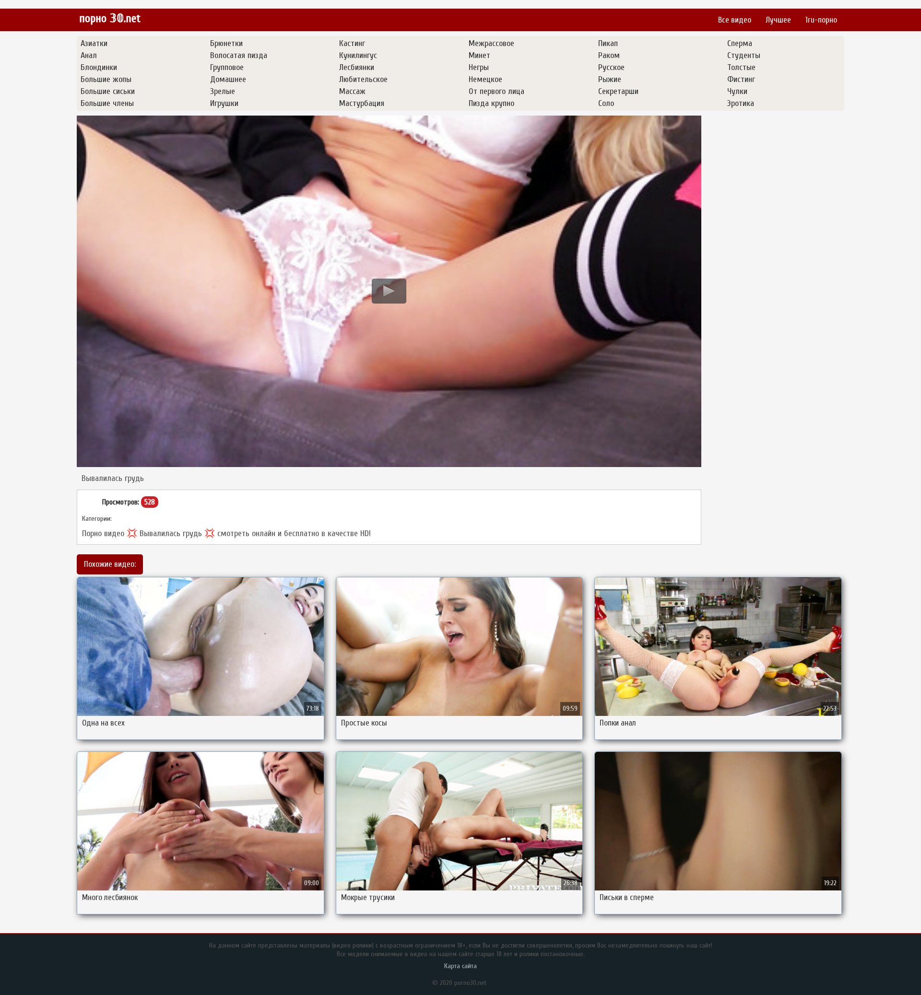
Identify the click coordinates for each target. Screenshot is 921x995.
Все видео (734, 19)
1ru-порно (821, 19)
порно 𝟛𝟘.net (110, 18)
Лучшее (778, 19)
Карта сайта (460, 966)
